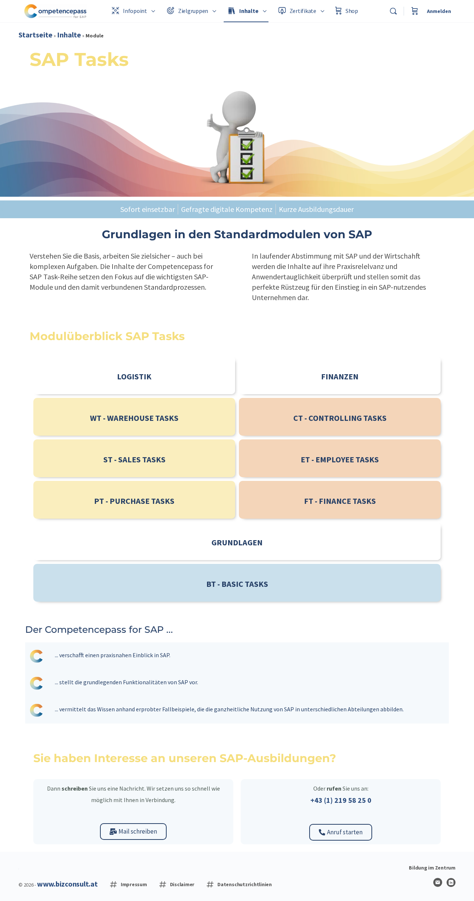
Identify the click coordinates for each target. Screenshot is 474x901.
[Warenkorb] (415, 11)
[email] (437, 882)
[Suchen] (393, 11)
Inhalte (69, 34)
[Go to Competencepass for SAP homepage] (56, 10)
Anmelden (439, 11)
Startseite (36, 34)
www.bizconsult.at (67, 883)
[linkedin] (451, 882)
